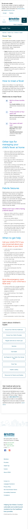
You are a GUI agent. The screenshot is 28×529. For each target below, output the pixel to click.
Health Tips (11, 32)
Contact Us (6, 481)
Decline (11, 13)
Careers (6, 469)
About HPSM (7, 472)
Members (6, 459)
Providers (6, 462)
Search (4, 22)
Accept (5, 13)
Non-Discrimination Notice (10, 489)
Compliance (7, 495)
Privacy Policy (7, 486)
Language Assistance (9, 484)
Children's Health (18, 32)
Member (4, 32)
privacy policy (21, 8)
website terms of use (9, 10)
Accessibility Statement (10, 492)
